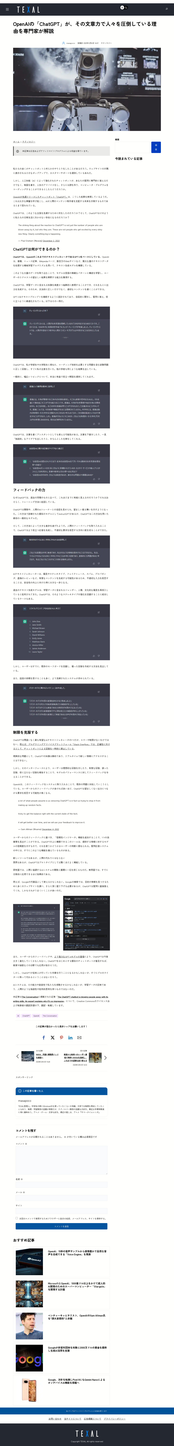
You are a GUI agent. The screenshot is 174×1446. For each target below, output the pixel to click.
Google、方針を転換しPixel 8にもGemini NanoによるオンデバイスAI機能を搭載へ (76, 1381)
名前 (19, 1179)
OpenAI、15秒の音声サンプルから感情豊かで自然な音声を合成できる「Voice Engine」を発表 (77, 1252)
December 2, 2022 (51, 240)
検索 (117, 139)
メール (20, 1192)
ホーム (16, 141)
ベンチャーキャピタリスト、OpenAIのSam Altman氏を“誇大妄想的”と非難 (76, 1317)
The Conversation (30, 996)
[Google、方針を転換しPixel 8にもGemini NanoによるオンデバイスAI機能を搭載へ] (29, 1379)
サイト (19, 1205)
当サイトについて (72, 1418)
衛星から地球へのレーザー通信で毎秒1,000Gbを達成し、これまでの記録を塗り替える (75, 1057)
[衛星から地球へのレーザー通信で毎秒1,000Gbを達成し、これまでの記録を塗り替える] (95, 1054)
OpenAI (36, 1015)
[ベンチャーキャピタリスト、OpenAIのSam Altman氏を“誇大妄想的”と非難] (29, 1314)
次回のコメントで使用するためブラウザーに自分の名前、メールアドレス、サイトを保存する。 (63, 1218)
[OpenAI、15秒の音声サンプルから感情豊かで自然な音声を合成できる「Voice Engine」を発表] (29, 1250)
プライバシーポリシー (114, 1418)
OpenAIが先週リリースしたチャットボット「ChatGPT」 (40, 196)
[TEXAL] (28, 7)
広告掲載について (92, 1418)
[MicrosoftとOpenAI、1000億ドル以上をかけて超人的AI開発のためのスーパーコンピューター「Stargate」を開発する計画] (29, 1282)
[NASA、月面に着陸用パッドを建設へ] (27, 1053)
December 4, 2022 (50, 829)
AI (18, 1015)
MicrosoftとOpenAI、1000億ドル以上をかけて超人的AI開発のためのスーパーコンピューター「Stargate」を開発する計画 (77, 1286)
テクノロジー (106, 43)
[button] (44, 1038)
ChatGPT (26, 1015)
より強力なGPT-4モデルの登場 (69, 956)
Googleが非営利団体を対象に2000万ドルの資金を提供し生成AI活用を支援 (77, 1349)
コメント (21, 1143)
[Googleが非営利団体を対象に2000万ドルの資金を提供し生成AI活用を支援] (29, 1346)
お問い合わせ (55, 1418)
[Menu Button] (8, 10)
